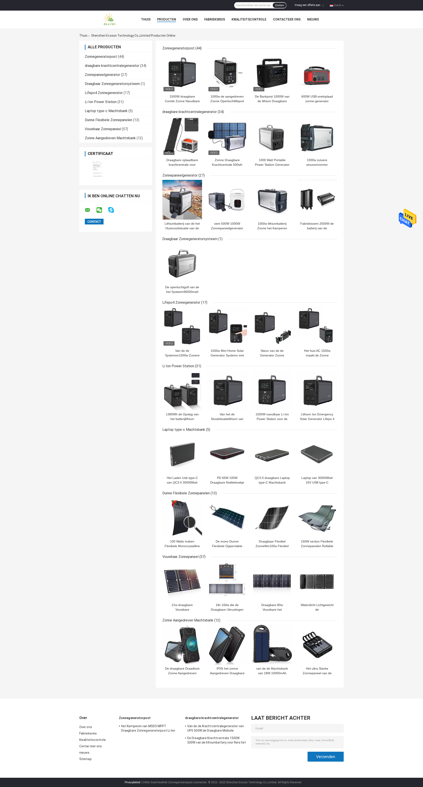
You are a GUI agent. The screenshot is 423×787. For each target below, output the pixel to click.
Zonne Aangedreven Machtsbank (110, 138)
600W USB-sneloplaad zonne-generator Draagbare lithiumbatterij (317, 101)
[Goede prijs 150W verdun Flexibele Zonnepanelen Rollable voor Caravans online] (317, 517)
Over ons (190, 19)
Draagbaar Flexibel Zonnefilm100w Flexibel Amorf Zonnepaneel (272, 546)
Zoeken (279, 5)
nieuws (313, 19)
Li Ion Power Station (101, 102)
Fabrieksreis (214, 19)
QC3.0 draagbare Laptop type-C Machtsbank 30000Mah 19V (272, 482)
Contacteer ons (287, 19)
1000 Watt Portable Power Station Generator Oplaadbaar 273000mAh (272, 164)
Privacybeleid (132, 782)
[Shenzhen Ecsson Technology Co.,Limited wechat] (102, 210)
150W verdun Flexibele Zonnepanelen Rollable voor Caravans (317, 546)
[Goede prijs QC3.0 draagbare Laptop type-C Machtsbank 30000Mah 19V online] (272, 454)
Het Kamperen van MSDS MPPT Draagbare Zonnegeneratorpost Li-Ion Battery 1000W (148, 729)
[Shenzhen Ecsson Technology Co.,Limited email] (90, 210)
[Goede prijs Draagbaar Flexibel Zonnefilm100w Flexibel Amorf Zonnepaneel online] (272, 517)
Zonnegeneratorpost (101, 57)
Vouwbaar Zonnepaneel (103, 129)
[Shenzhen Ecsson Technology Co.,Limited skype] (113, 210)
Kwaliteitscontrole (249, 19)
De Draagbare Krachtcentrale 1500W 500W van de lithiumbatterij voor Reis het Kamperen (216, 741)
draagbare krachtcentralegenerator (112, 66)
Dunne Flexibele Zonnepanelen (108, 120)
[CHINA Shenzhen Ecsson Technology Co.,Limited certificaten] (97, 169)
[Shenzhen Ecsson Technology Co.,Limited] (103, 19)
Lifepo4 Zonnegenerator (104, 93)
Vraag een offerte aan (307, 5)
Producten (166, 19)
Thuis (145, 19)
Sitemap (85, 759)
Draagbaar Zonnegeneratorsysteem (112, 84)
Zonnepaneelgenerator (102, 75)
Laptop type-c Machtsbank (106, 111)
